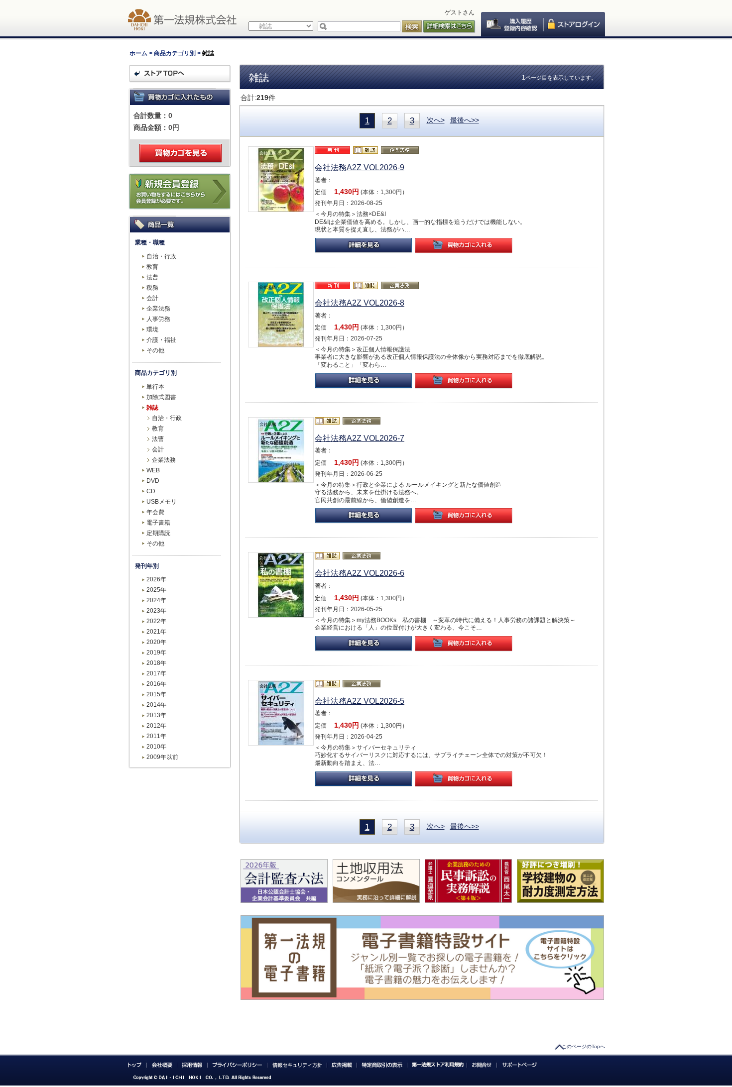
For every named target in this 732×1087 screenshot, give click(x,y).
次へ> (436, 120)
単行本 (155, 386)
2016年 (156, 683)
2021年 (156, 631)
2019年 (156, 652)
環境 (152, 329)
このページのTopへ (583, 1046)
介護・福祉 (161, 339)
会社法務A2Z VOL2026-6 (359, 573)
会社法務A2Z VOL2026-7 (359, 438)
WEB (153, 470)
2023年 (156, 610)
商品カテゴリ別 (175, 53)
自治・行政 (161, 256)
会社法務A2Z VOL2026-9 (359, 167)
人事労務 (158, 319)
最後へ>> (464, 120)
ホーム (138, 53)
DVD (152, 480)
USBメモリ (161, 501)
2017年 (156, 673)
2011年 (156, 736)
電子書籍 (158, 522)
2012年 (156, 725)
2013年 (156, 715)
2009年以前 (162, 757)
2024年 (156, 600)
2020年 (156, 642)
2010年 (156, 746)
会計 (152, 298)
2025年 (156, 589)
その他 (155, 350)
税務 (152, 287)
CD (150, 491)
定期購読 (158, 533)
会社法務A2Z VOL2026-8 (359, 303)
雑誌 (152, 407)
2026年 (156, 579)
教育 (152, 266)
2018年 (156, 662)
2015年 (156, 694)
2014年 (156, 704)
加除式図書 (161, 397)
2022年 (156, 621)
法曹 (152, 277)
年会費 (155, 512)
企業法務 (158, 308)
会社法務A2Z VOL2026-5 (359, 701)
